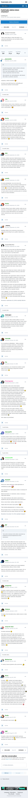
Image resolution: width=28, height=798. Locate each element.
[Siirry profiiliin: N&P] (2, 732)
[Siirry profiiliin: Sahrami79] (2, 432)
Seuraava (21, 27)
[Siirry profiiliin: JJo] (2, 100)
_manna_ (7, 225)
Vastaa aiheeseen (14, 22)
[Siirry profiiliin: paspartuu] (2, 586)
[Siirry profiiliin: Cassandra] (2, 59)
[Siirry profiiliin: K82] (2, 154)
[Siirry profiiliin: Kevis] (2, 676)
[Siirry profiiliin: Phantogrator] (2, 381)
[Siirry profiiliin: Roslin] (2, 716)
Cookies (18, 794)
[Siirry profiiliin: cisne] (2, 561)
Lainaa (6, 45)
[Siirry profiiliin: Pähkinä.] (2, 610)
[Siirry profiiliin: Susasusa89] (2, 458)
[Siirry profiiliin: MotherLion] (2, 660)
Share (7, 773)
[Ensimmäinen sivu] (2, 27)
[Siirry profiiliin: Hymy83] (2, 480)
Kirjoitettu (10, 34)
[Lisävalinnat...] (25, 33)
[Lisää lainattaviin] (2, 46)
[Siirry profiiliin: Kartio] (2, 119)
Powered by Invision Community (14, 795)
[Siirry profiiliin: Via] (2, 363)
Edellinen (6, 27)
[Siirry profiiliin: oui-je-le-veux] (2, 627)
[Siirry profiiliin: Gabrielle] (2, 339)
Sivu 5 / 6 (14, 27)
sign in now (8, 759)
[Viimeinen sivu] (26, 27)
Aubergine (8, 315)
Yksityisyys (20, 792)
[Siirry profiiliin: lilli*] (2, 525)
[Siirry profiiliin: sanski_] (2, 179)
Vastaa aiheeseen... (9, 765)
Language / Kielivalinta (9, 792)
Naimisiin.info (6, 2)
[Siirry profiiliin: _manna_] (2, 226)
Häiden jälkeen (16, 17)
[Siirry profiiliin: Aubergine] (2, 315)
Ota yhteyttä (11, 794)
